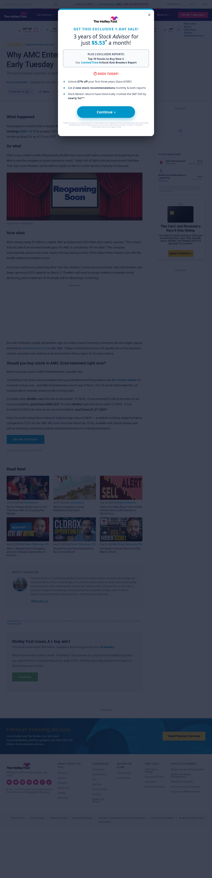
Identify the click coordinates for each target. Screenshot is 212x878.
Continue (106, 112)
